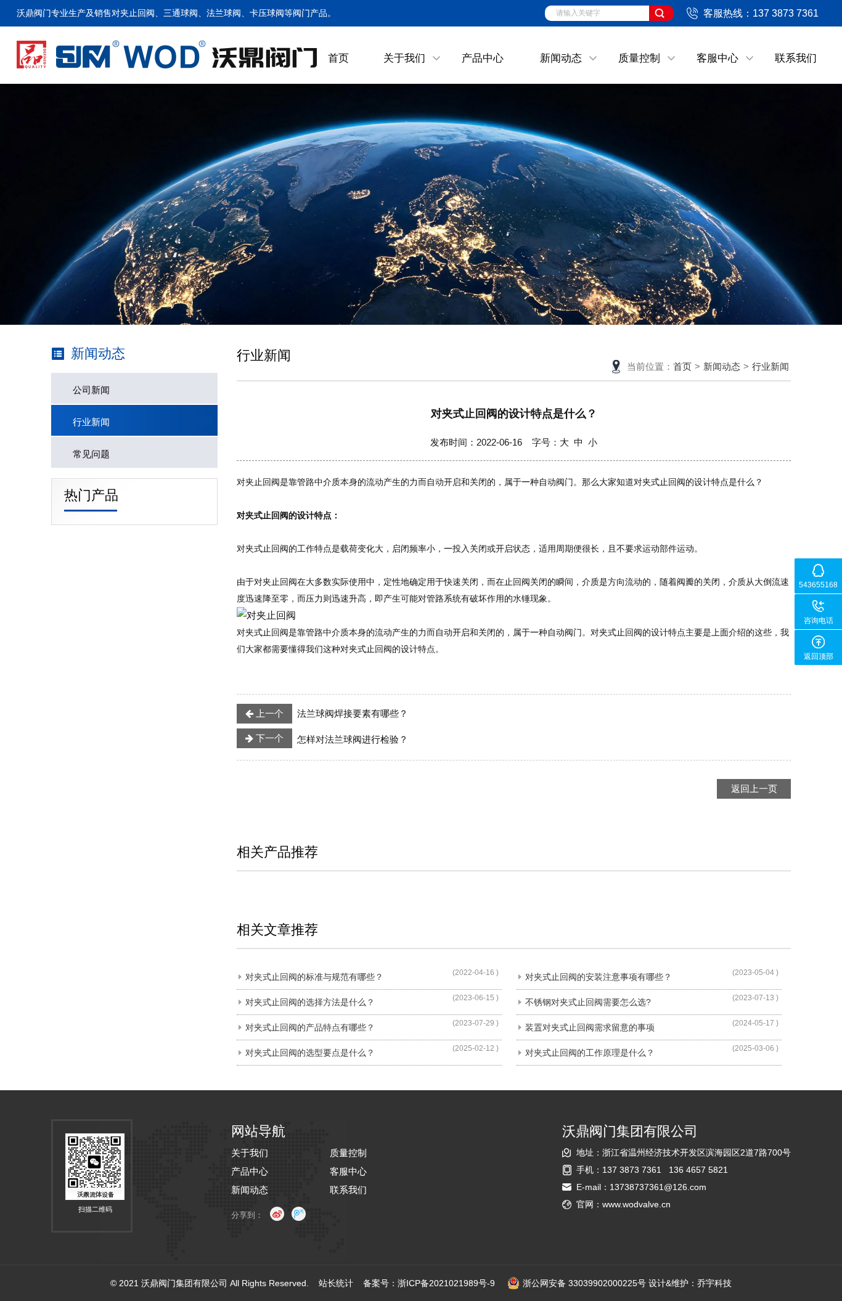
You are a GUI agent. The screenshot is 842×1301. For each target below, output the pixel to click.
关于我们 (404, 58)
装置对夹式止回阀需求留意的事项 (590, 1027)
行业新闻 (91, 422)
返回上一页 (754, 788)
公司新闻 (91, 390)
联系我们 (796, 58)
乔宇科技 (714, 1283)
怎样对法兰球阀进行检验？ (330, 738)
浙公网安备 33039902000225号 (584, 1283)
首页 (338, 58)
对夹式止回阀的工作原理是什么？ (590, 1053)
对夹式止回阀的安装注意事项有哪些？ (598, 977)
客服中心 (717, 58)
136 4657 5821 (698, 1170)
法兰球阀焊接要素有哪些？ (330, 713)
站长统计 (336, 1283)
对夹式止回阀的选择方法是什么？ (310, 1002)
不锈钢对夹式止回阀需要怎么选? (588, 1002)
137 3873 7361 (631, 1170)
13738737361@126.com (658, 1187)
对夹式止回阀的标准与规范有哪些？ (314, 977)
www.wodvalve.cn (636, 1204)
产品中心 (483, 58)
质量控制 (639, 58)
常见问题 (91, 454)
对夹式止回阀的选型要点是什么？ (310, 1053)
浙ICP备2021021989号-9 (446, 1283)
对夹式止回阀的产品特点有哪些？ (310, 1027)
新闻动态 (561, 58)
